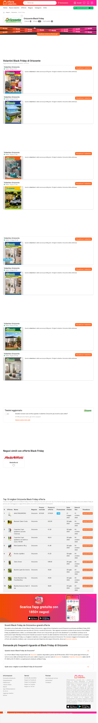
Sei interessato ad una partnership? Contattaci (51, 680)
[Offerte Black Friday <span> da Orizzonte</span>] (34, 29)
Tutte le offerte (7, 684)
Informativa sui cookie (66, 713)
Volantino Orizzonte (75, 657)
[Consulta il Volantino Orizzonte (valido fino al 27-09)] (13, 112)
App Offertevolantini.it (9, 689)
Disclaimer (31, 713)
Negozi (30, 8)
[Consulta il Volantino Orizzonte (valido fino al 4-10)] (13, 82)
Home (5, 8)
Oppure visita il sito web (22, 420)
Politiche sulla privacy (53, 713)
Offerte (23, 8)
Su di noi (5, 691)
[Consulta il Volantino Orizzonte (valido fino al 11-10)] (13, 167)
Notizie (5, 695)
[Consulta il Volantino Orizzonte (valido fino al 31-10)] (13, 283)
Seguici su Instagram (30, 682)
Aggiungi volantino (8, 693)
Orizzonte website (71, 639)
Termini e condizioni (41, 713)
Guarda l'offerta (87, 513)
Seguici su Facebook (30, 680)
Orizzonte (14, 12)
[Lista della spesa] (92, 2)
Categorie (38, 8)
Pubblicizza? (6, 682)
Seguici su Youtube (29, 684)
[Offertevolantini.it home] (10, 2)
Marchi (5, 686)
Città (45, 8)
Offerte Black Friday (17, 28)
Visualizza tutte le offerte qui (48, 34)
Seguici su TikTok (29, 686)
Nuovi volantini (14, 8)
